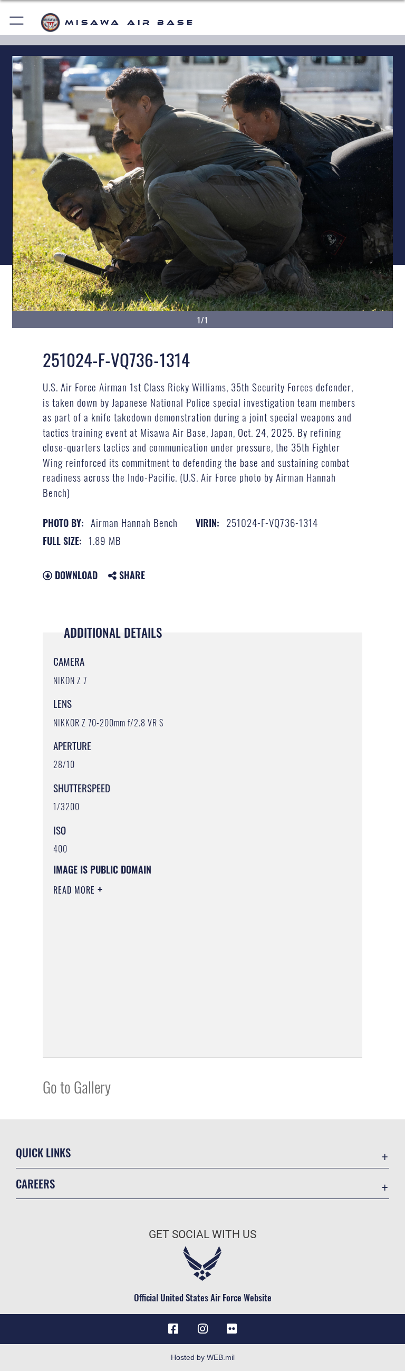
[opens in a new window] (232, 1329)
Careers (35, 1183)
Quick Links (43, 1152)
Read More (75, 890)
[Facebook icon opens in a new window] (173, 1329)
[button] (17, 22)
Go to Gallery (77, 1086)
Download (75, 575)
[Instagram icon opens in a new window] (202, 1329)
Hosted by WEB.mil (203, 1357)
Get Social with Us (202, 1234)
